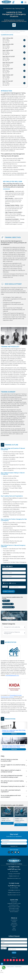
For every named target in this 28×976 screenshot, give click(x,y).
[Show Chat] (3, 967)
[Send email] (20, 960)
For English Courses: (14, 866)
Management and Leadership (11, 31)
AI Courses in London (14, 905)
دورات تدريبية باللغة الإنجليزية (14, 869)
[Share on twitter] (12, 852)
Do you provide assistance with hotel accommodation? (11, 796)
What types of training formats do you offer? (13, 786)
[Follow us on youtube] (17, 960)
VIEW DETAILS (7, 823)
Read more (14, 733)
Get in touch (14, 923)
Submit (14, 952)
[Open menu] (25, 2)
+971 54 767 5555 (16, 873)
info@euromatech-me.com (14, 892)
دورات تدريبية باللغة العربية (14, 885)
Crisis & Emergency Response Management (12, 632)
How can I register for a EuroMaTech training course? (13, 765)
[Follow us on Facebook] (4, 960)
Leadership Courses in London (14, 903)
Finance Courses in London (14, 906)
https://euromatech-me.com (14, 894)
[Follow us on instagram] (14, 960)
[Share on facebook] (9, 852)
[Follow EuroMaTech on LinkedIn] (2, 964)
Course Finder (14, 901)
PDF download (14, 924)
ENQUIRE (5, 600)
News (14, 928)
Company (14, 921)
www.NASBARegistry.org (12, 675)
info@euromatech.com (14, 876)
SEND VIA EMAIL (7, 604)
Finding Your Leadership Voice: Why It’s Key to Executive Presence (13, 731)
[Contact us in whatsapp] (23, 960)
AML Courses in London (14, 910)
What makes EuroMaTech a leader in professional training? (11, 771)
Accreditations (14, 920)
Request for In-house (8, 618)
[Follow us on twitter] (7, 960)
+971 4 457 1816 (15, 887)
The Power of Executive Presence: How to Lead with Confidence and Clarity (13, 746)
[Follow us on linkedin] (11, 960)
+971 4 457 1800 (15, 871)
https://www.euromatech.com (14, 878)
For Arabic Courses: (14, 883)
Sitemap (14, 929)
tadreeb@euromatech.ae (14, 890)
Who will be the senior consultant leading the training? (12, 781)
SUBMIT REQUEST (8, 591)
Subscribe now (14, 846)
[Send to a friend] (18, 852)
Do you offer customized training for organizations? (11, 790)
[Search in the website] (22, 2)
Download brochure (7, 607)
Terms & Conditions (14, 911)
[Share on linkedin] (15, 852)
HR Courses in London (14, 908)
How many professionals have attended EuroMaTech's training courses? (11, 776)
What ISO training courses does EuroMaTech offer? (9, 760)
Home (2, 31)
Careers (14, 926)
